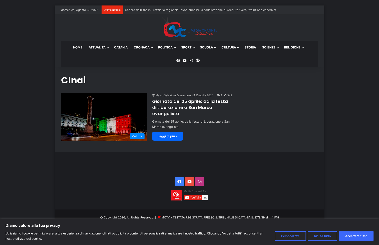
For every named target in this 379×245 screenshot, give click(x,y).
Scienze (268, 47)
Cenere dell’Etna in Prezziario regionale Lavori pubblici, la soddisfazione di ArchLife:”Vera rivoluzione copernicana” (203, 10)
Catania (121, 47)
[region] (189, 232)
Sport (186, 47)
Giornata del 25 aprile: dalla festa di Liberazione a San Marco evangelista (190, 107)
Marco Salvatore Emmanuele (173, 95)
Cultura (229, 47)
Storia (250, 47)
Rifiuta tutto (322, 236)
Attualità (97, 47)
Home (77, 47)
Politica (165, 47)
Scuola (206, 47)
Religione (292, 47)
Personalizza (290, 236)
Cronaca (142, 47)
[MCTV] (189, 28)
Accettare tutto (356, 236)
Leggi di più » (167, 136)
